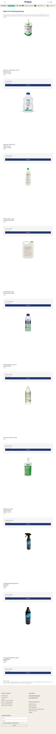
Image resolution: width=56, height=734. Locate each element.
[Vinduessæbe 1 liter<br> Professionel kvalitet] (28, 191)
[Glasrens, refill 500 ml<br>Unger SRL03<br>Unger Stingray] (28, 117)
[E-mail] (14, 720)
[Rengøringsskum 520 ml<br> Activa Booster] (28, 337)
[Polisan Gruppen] (28, 2)
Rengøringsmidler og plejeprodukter (36, 709)
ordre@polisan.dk (8, 703)
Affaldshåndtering (32, 704)
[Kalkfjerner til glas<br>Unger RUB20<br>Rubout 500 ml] (28, 481)
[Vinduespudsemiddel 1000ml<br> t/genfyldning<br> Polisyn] (28, 630)
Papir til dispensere (33, 707)
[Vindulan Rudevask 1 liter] (28, 410)
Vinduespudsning (32, 705)
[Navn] (14, 718)
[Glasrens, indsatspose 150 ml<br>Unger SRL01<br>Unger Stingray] (28, 43)
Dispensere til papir (33, 710)
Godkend (14, 725)
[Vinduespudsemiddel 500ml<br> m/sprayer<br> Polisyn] (28, 556)
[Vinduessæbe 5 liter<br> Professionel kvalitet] (28, 264)
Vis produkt (28, 85)
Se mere (30, 712)
